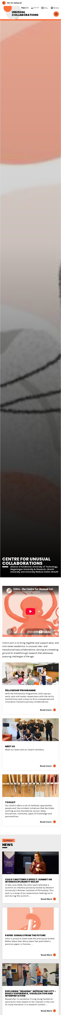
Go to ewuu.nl (14, 2)
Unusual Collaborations (25, 13)
